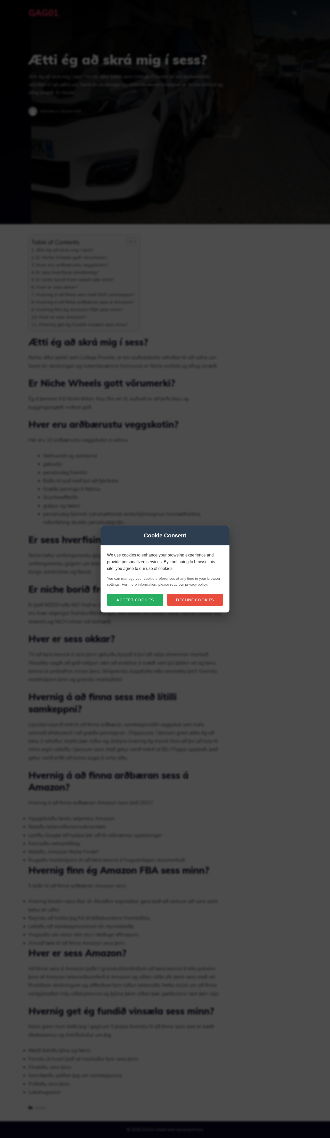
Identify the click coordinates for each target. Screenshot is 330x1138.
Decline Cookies (195, 599)
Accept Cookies (135, 599)
